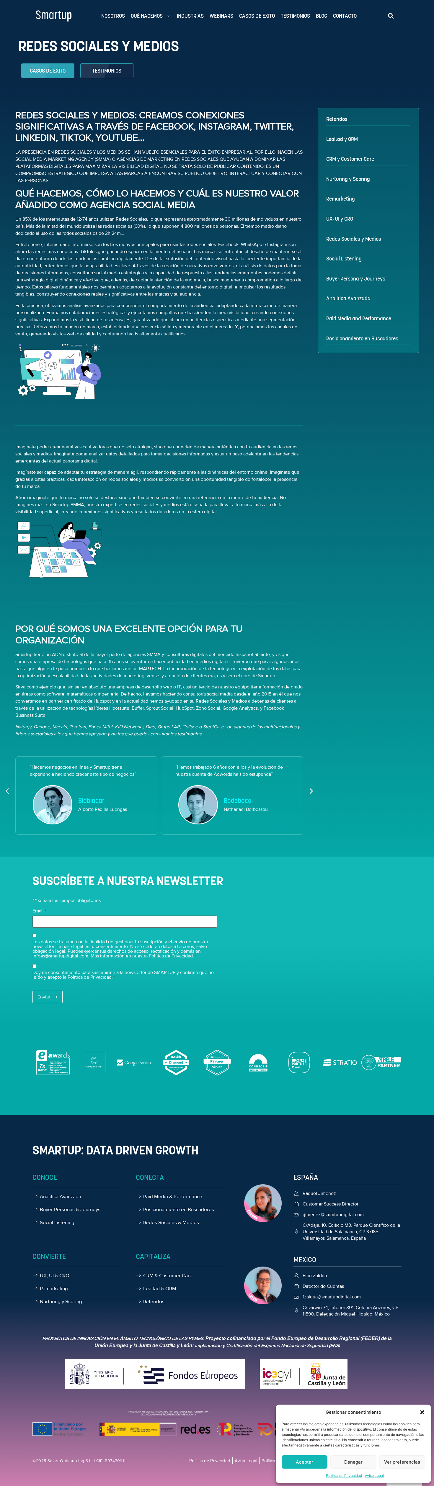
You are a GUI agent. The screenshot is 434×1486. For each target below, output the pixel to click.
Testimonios (295, 15)
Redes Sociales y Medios (353, 238)
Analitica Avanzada (348, 298)
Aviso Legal (374, 1475)
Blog (321, 15)
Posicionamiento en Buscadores (362, 338)
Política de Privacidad (344, 1475)
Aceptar (304, 1462)
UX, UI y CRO (339, 218)
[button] (422, 1412)
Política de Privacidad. (90, 977)
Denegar (353, 1462)
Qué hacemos (147, 15)
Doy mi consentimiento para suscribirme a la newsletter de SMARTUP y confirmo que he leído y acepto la (123, 975)
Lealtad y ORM (342, 139)
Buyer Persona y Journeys (355, 278)
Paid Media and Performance (358, 318)
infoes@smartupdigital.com (60, 956)
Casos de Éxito (257, 15)
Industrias (190, 15)
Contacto (345, 15)
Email (39, 910)
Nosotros (113, 15)
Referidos (336, 119)
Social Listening (344, 258)
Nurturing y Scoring (348, 179)
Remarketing (340, 198)
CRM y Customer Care (350, 158)
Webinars (221, 15)
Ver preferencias (402, 1462)
